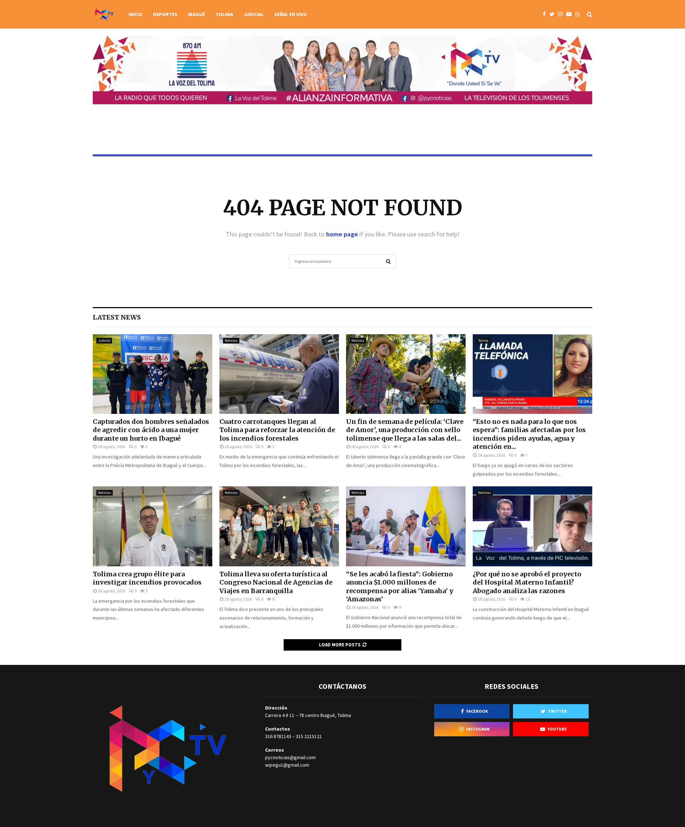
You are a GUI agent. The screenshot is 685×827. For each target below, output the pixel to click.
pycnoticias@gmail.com (290, 757)
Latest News (117, 317)
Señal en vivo (290, 14)
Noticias (231, 340)
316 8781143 (278, 736)
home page (342, 234)
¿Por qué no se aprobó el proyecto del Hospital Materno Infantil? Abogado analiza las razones (527, 582)
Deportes (165, 14)
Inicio (135, 14)
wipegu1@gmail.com (287, 765)
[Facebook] (546, 14)
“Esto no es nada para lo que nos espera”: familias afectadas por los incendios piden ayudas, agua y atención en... (529, 434)
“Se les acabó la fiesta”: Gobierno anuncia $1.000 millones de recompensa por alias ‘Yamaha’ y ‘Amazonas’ (399, 586)
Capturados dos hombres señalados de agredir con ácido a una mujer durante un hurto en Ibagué (151, 429)
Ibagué (196, 14)
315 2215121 (309, 736)
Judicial (254, 14)
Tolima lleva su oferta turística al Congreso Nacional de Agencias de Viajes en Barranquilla (276, 582)
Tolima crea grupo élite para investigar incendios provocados (147, 578)
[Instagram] (562, 14)
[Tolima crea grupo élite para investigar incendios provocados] (152, 526)
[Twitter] (553, 14)
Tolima (224, 14)
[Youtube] (570, 14)
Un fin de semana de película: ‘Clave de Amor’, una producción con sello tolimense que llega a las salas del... (404, 429)
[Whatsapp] (579, 14)
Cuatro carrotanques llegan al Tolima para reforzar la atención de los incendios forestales (277, 429)
